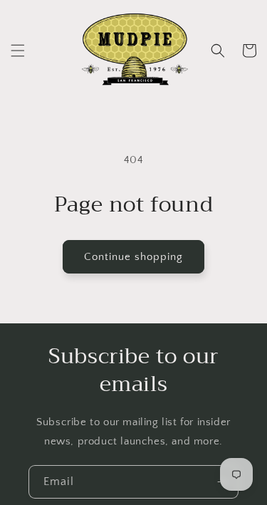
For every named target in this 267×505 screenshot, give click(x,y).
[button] (17, 50)
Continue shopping (133, 257)
